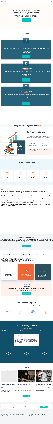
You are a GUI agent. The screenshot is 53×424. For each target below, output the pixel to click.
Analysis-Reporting (38, 383)
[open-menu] (51, 1)
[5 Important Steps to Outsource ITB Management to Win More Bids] (9, 376)
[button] (1, 340)
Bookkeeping (20, 383)
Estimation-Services (4, 383)
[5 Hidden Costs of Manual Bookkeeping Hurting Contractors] (26, 376)
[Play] (8, 352)
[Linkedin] (44, 414)
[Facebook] (42, 414)
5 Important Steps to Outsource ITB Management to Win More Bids (8, 386)
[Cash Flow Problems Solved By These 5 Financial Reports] (44, 376)
